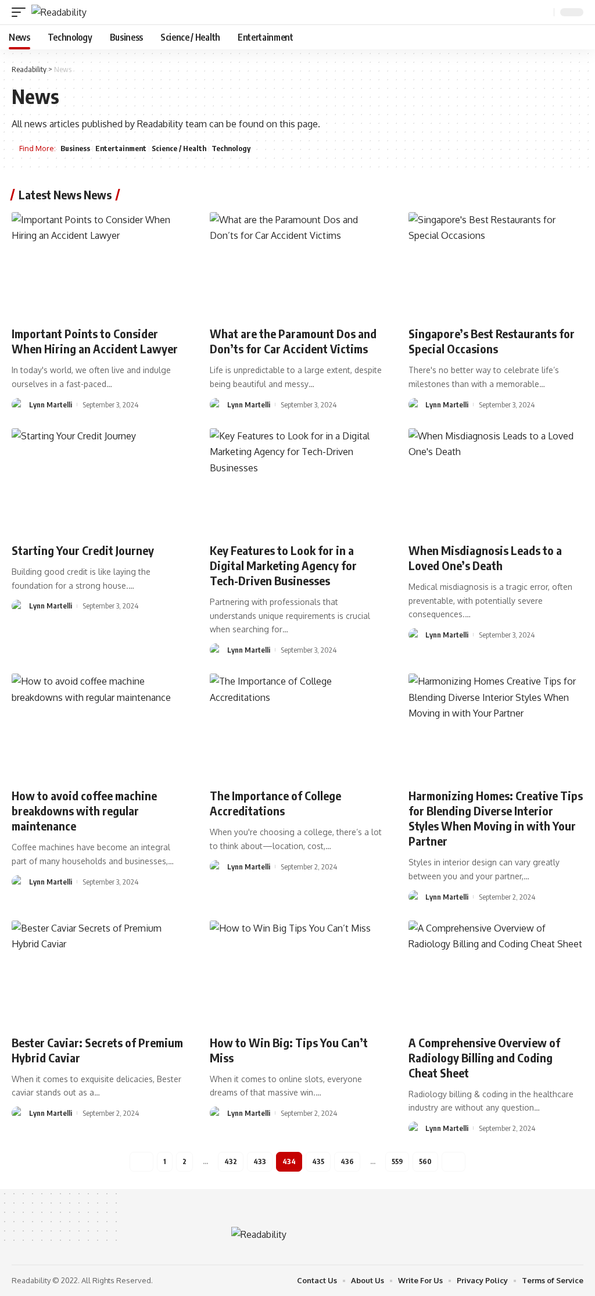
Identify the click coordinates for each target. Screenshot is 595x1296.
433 (259, 1161)
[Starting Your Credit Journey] (99, 481)
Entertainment (120, 148)
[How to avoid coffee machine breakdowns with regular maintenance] (99, 726)
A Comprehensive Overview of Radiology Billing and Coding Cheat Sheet (484, 1057)
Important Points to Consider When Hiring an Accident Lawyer (95, 341)
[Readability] (59, 12)
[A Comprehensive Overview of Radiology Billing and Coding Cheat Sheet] (495, 973)
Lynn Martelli (50, 404)
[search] (544, 12)
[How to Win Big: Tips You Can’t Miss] (297, 973)
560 (425, 1161)
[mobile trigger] (21, 12)
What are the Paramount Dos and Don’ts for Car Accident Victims (293, 341)
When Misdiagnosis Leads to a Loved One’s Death (485, 557)
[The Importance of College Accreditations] (297, 726)
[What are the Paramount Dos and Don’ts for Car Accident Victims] (297, 264)
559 (397, 1161)
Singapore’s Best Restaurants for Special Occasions (491, 341)
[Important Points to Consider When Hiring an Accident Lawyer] (99, 264)
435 (318, 1161)
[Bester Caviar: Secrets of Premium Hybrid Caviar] (99, 973)
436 (347, 1161)
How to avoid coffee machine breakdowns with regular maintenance (84, 810)
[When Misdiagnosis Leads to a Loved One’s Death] (495, 481)
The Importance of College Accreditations (275, 803)
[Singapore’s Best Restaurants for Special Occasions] (495, 264)
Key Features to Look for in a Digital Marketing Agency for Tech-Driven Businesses (283, 565)
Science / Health (179, 148)
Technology (231, 148)
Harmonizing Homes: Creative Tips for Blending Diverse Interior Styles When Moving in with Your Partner (495, 818)
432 (230, 1161)
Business (75, 148)
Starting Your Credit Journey (83, 550)
